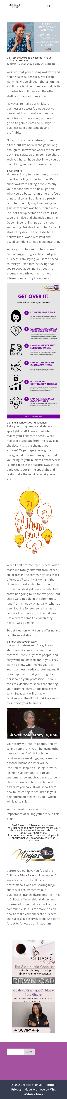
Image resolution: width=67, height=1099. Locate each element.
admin (13, 63)
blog (10, 819)
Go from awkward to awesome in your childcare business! (29, 59)
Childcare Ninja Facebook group (28, 875)
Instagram (44, 923)
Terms (49, 1085)
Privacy (16, 1089)
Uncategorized (48, 63)
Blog (37, 63)
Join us (28, 909)
